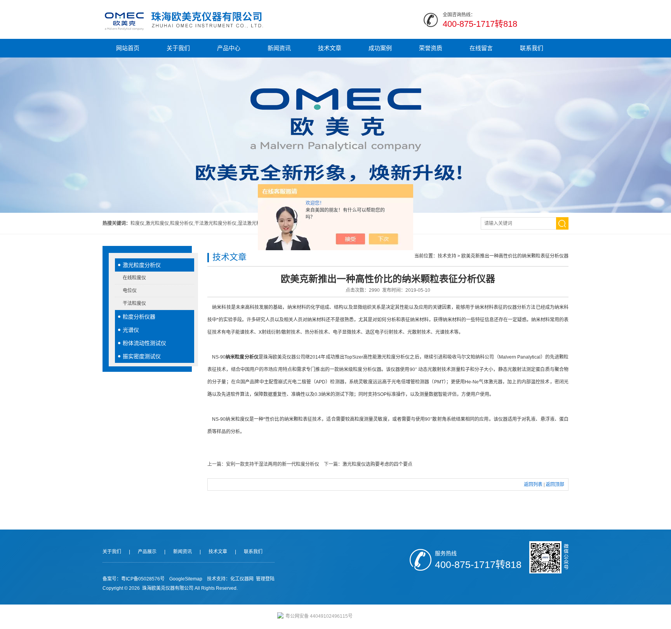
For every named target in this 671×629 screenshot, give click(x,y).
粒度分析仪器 (139, 317)
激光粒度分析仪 (142, 265)
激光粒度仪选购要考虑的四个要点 (377, 464)
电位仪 (130, 290)
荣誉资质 (430, 48)
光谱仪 (131, 330)
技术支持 (447, 256)
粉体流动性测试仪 (144, 343)
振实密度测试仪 (142, 356)
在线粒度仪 (134, 278)
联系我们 (531, 48)
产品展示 (147, 551)
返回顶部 (555, 484)
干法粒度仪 (134, 303)
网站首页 (127, 48)
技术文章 (329, 48)
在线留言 (481, 48)
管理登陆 (265, 579)
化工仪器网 (242, 579)
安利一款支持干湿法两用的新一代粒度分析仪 (272, 464)
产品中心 (228, 48)
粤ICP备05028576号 (143, 579)
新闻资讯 (279, 48)
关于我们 (178, 48)
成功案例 (380, 48)
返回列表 (533, 484)
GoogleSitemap (185, 579)
